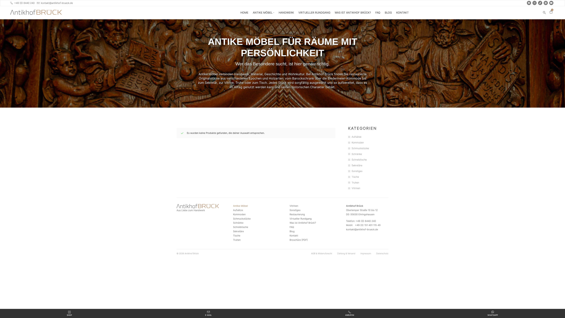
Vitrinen (356, 188)
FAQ (292, 227)
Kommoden (358, 142)
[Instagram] (534, 3)
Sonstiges (357, 171)
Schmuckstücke (360, 148)
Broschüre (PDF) (299, 239)
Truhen (355, 182)
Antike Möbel (240, 205)
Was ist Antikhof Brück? (303, 222)
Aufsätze (356, 136)
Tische (355, 176)
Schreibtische (359, 159)
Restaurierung (297, 214)
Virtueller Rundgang (301, 218)
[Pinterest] (546, 3)
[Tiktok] (540, 3)
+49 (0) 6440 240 (24, 2)
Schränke (357, 154)
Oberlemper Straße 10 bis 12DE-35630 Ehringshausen (362, 210)
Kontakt (294, 235)
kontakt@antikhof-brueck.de (57, 2)
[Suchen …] (544, 12)
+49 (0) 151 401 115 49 (367, 225)
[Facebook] (529, 3)
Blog (292, 231)
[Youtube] (551, 3)
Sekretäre (357, 165)
